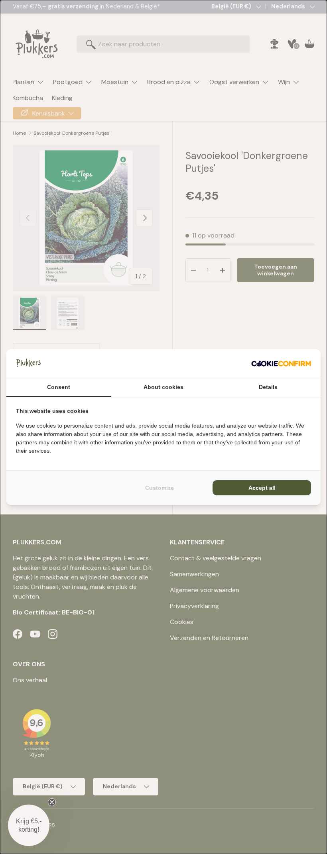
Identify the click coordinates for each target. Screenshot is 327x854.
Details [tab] (268, 387)
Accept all (262, 488)
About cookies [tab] (163, 387)
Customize (159, 488)
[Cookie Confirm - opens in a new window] (281, 363)
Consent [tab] (58, 387)
